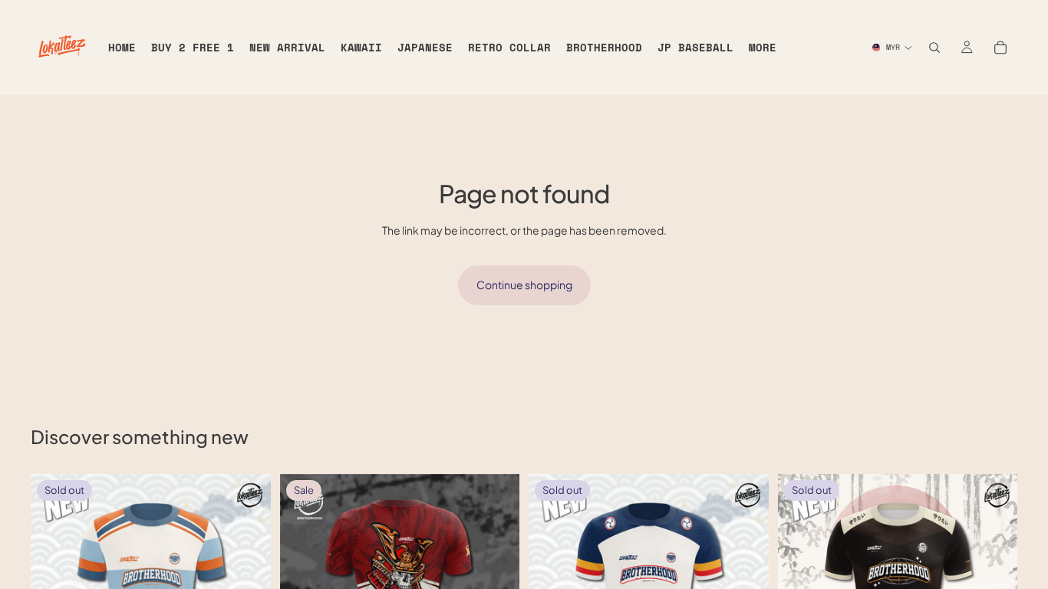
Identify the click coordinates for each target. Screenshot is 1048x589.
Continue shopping (524, 284)
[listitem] (762, 47)
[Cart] (1000, 47)
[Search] (934, 47)
